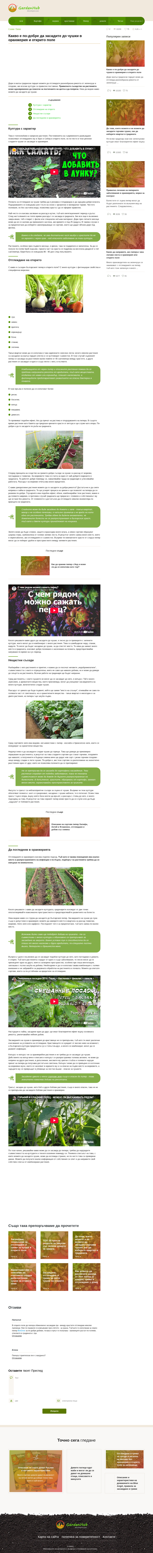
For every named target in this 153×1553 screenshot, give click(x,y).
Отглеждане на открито (42, 109)
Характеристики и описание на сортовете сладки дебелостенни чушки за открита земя (21, 1277)
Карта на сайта (48, 1536)
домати (103, 21)
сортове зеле (55, 1076)
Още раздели (136, 21)
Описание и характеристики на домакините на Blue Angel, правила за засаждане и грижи (127, 1483)
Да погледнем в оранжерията (45, 118)
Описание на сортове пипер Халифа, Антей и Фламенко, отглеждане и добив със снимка (69, 827)
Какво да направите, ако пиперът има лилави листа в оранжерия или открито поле (125, 255)
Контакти (109, 1536)
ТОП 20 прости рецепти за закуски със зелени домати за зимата (54, 1244)
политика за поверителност (81, 1536)
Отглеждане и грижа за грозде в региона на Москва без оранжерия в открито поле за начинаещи (128, 1459)
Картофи (37, 21)
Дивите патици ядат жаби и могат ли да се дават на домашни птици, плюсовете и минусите (82, 1473)
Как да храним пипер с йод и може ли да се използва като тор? (68, 565)
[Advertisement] (54, 63)
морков (55, 21)
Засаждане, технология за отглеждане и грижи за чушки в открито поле (21, 1245)
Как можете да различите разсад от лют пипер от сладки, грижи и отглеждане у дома (86, 1276)
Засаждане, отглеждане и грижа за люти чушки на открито (53, 1276)
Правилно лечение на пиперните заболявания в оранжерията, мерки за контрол (125, 193)
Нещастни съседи (40, 113)
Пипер (86, 21)
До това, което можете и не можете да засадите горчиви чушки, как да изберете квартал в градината (86, 1244)
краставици (69, 21)
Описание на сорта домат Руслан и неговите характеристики (36, 1469)
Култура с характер (40, 105)
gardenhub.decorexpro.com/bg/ (28, 8)
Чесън (120, 21)
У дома (11, 29)
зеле (21, 21)
